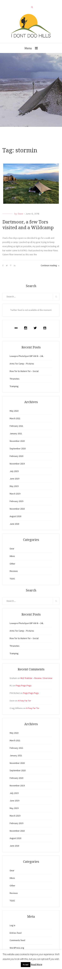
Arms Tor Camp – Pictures (22, 363)
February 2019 (16, 501)
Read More (36, 964)
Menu (28, 48)
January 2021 (16, 433)
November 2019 (17, 463)
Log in (12, 925)
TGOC (12, 578)
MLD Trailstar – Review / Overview (36, 678)
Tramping (14, 386)
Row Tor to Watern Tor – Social (24, 371)
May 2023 (14, 410)
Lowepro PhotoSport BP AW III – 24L (26, 356)
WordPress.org (17, 947)
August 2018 (15, 516)
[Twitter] (36, 328)
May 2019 (14, 486)
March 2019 (15, 493)
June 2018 (14, 523)
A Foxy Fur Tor (24, 700)
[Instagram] (26, 328)
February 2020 (16, 456)
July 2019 (14, 471)
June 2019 (14, 478)
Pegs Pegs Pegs (23, 685)
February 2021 (16, 425)
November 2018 (17, 508)
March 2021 (15, 418)
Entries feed (15, 932)
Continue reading (50, 265)
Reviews (14, 571)
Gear (12, 548)
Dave (20, 213)
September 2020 (18, 448)
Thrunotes (14, 378)
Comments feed (17, 940)
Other (12, 563)
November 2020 (17, 441)
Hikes (12, 556)
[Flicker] (17, 328)
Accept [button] (25, 964)
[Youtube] (45, 328)
